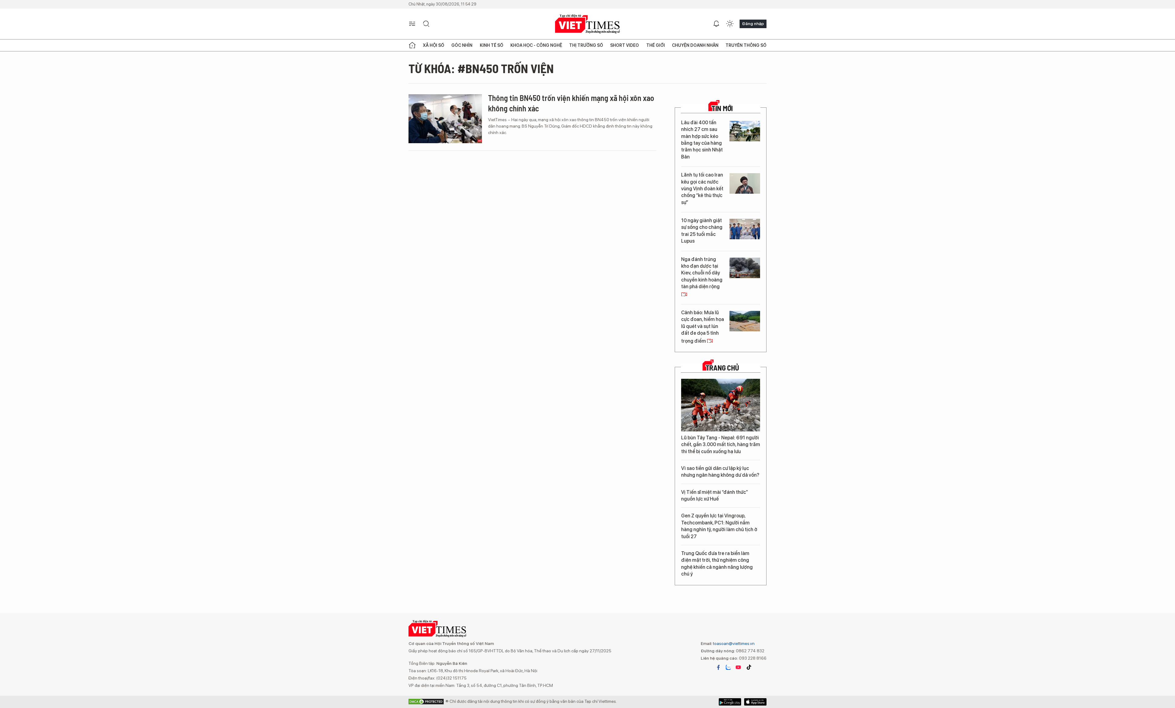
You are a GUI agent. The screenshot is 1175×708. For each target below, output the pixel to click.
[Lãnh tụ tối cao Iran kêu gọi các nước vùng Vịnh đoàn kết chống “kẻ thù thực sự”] (744, 183)
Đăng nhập (753, 23)
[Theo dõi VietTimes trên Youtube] (738, 667)
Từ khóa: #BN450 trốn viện (481, 68)
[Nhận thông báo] (716, 24)
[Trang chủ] (412, 45)
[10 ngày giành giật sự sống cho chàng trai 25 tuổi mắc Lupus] (744, 229)
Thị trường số (586, 45)
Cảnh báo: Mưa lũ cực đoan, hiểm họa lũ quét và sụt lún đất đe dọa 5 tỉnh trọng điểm (702, 327)
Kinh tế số (491, 45)
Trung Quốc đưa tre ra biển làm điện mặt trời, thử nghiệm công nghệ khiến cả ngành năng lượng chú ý (717, 563)
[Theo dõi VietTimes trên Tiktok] (749, 667)
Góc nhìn (461, 45)
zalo (728, 667)
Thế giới (655, 45)
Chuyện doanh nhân (695, 45)
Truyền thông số (746, 45)
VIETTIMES (587, 24)
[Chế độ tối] (729, 24)
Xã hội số (433, 45)
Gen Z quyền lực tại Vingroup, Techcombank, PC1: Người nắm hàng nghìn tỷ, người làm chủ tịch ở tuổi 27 (719, 526)
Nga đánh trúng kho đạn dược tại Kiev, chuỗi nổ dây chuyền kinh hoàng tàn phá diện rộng (701, 273)
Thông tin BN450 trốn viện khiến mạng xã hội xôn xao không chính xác (571, 103)
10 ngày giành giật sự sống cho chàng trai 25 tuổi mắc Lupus (701, 231)
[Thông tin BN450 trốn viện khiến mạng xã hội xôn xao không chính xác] (445, 118)
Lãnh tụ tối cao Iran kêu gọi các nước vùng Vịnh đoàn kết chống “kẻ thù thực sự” (702, 188)
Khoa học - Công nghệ (536, 45)
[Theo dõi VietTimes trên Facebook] (718, 667)
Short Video (624, 45)
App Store (730, 702)
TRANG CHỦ (722, 367)
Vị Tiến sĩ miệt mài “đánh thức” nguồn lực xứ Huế (714, 495)
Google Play (755, 702)
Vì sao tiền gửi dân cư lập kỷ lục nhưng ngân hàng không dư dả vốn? (720, 471)
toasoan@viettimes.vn (733, 643)
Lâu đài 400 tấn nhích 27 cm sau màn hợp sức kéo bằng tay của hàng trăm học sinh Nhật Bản (702, 140)
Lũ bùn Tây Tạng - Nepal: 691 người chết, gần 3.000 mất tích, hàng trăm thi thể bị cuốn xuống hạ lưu (720, 444)
